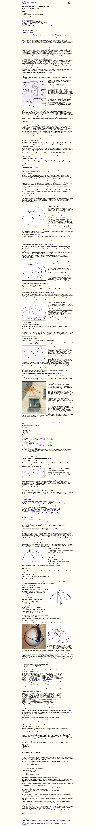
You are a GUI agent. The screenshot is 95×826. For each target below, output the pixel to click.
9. (22, 24)
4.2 (24, 19)
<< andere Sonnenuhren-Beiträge (29, 2)
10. (22, 25)
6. (22, 21)
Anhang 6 (55, 25)
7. (22, 22)
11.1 (24, 29)
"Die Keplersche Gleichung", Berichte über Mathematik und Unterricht (43, 510)
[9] (41, 175)
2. (22, 14)
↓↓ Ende (24, 3)
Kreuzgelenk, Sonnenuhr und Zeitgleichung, (42, 679)
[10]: (28, 593)
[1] (72, 45)
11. (22, 28)
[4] (49, 371)
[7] (30, 156)
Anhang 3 (40, 25)
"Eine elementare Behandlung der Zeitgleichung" (37, 502)
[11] (42, 794)
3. (22, 15)
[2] (31, 49)
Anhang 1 (30, 25)
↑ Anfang (31, 32)
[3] (54, 76)
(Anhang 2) (62, 217)
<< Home (24, 1)
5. (22, 20)
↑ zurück (45, 519)
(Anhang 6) (35, 497)
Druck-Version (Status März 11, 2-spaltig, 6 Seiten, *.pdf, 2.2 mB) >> (52, 823)
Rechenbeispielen (68, 756)
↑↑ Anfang (24, 822)
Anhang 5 (50, 25)
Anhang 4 (45, 25)
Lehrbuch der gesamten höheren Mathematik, (37, 512)
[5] (57, 528)
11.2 (24, 30)
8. (22, 23)
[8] (35, 700)
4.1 (24, 17)
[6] (34, 35)
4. (22, 16)
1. (22, 13)
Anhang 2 (35, 25)
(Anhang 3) (37, 234)
